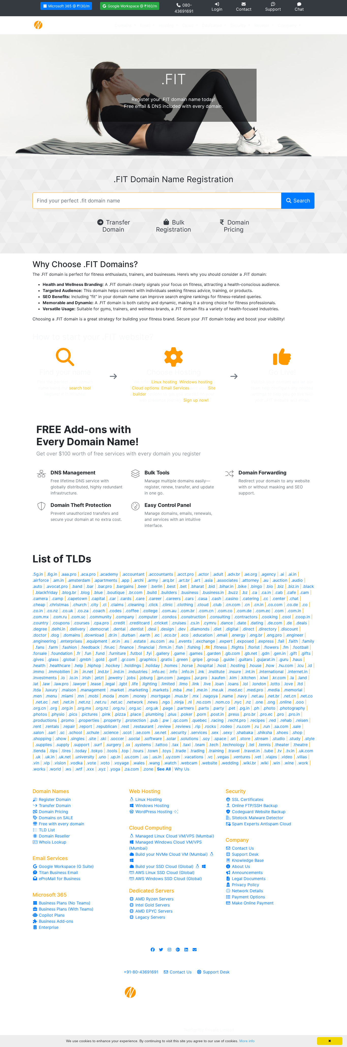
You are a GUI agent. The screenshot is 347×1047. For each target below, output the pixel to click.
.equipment (96, 641)
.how (269, 665)
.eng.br (255, 635)
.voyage (121, 762)
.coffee (132, 610)
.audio (297, 580)
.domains (71, 635)
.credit (119, 622)
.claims (116, 604)
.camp (57, 598)
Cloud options (145, 387)
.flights (237, 647)
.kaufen (218, 677)
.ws (68, 768)
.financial (145, 647)
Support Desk (245, 854)
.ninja (179, 702)
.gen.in (279, 653)
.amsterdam (79, 580)
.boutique (115, 592)
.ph (256, 708)
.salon (38, 732)
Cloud (188, 25)
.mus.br (181, 695)
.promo (67, 720)
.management (93, 689)
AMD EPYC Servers (153, 911)
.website (209, 762)
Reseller (262, 25)
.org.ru (118, 708)
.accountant (133, 574)
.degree (40, 628)
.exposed (245, 641)
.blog (85, 592)
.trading (197, 750)
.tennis (264, 744)
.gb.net (250, 653)
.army (152, 580)
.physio (58, 714)
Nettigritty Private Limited (209, 1029)
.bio (269, 586)
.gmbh (85, 659)
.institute (216, 671)
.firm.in (164, 647)
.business (189, 592)
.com (278, 610)
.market (116, 689)
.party (218, 708)
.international (271, 671)
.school (75, 732)
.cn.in (258, 604)
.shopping (42, 738)
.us (145, 756)
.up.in (115, 756)
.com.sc (78, 616)
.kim (233, 677)
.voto (105, 762)
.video (286, 756)
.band (77, 586)
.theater (281, 744)
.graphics (147, 659)
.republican (106, 726)
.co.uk (67, 610)
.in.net (87, 671)
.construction (193, 616)
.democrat (99, 628)
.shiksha (264, 732)
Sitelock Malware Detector (257, 817)
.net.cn (289, 695)
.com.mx (41, 616)
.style (309, 738)
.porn (201, 714)
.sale (296, 726)
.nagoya (210, 695)
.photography (292, 708)
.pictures (89, 714)
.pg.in (244, 708)
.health (39, 665)
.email (221, 635)
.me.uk (217, 689)
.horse (187, 665)
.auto (37, 586)
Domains (124, 25)
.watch (170, 762)
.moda (108, 695)
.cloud (203, 604)
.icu (300, 665)
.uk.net (64, 756)
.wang (154, 762)
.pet (231, 708)
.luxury (51, 689)
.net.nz (84, 702)
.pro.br (249, 714)
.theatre (300, 744)
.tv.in (290, 750)
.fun (87, 653)
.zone (148, 768)
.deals (301, 622)
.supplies (43, 744)
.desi (151, 628)
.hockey (112, 665)
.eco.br (170, 635)
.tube (268, 750)
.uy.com (172, 756)
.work (302, 762)
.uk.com (305, 750)
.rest (125, 726)
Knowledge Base (247, 860)
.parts (203, 708)
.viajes (271, 756)
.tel (251, 744)
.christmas (59, 604)
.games (195, 653)
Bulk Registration (173, 226)
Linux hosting (164, 381)
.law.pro (61, 683)
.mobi (93, 695)
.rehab (286, 720)
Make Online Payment (252, 902)
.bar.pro (104, 586)
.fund (100, 653)
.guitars (245, 659)
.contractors (245, 616)
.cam (304, 592)
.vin (36, 762)
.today (80, 750)
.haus (297, 659)
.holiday (152, 665)
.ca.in (266, 592)
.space (220, 738)
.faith (293, 641)
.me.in (201, 689)
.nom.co (222, 702)
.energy (238, 635)
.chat (293, 598)
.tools (111, 750)
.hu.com (285, 665)
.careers (173, 598)
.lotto (275, 683)
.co (305, 604)
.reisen (301, 720)
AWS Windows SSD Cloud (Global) (168, 878)
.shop (297, 732)
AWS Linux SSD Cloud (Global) (164, 872)
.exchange (205, 641)
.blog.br (68, 592)
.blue (98, 592)
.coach (98, 610)
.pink (106, 714)
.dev (182, 628)
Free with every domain (61, 823)
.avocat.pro (57, 586)
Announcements (247, 872)
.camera (40, 598)
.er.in (115, 641)
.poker (186, 714)
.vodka (76, 762)
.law (46, 683)
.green (182, 659)
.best (171, 586)
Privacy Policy (245, 884)
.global (68, 659)
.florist (253, 647)
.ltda (37, 689)
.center (278, 598)
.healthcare (59, 665)
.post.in (217, 714)
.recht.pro (236, 720)
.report (85, 726)
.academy (109, 574)
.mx (195, 695)
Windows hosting (195, 381)
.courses (81, 622)
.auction (279, 580)
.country (40, 622)
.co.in (38, 610)
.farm (53, 647)
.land (302, 677)
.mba (177, 689)
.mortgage (160, 695)
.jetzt (99, 677)
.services (198, 732)
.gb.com (232, 653)
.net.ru (100, 702)
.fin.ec (109, 647)
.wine (289, 762)
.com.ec (262, 610)
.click (153, 604)
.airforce (41, 580)
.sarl (51, 732)
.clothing (185, 604)
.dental (119, 628)
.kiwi (263, 677)
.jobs (130, 677)
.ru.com (243, 726)
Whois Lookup (52, 842)
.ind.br (103, 671)
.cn (247, 604)
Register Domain (54, 799)
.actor (203, 574)
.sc (62, 732)
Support (273, 9)
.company (124, 616)
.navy (242, 695)
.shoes (282, 732)
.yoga (114, 768)
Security (238, 25)
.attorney (250, 580)
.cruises (178, 622)
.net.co (306, 695)
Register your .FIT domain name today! (173, 99)
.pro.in (294, 714)
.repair (69, 726)
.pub (154, 720)
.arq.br (168, 580)
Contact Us (242, 848)
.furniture (117, 653)
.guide (228, 659)
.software (153, 738)
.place (135, 714)
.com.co (224, 610)
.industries (137, 671)
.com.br (187, 610)
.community (100, 616)
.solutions (189, 738)
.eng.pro (274, 635)
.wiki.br (249, 762)
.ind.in (118, 671)
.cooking (269, 616)
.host (221, 665)
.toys (166, 750)
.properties (88, 720)
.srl (232, 738)
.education (202, 635)
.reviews (183, 726)
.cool (286, 616)
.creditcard (139, 622)
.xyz (102, 768)
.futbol (136, 653)
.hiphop (94, 665)
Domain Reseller (54, 835)
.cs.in (194, 622)
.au (265, 580)
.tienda (39, 750)
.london (259, 683)
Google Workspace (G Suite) (66, 866)
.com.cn (205, 610)
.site (92, 738)
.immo (38, 671)
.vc (210, 756)
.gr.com (128, 659)
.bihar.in (226, 586)
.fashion (69, 647)
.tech (213, 744)
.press (233, 714)
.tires (66, 750)
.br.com (135, 592)
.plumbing (154, 714)
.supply (62, 744)
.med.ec (234, 689)
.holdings (132, 665)
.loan (219, 683)
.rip (197, 726)
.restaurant (143, 726)
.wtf (78, 768)
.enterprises (71, 641)
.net (55, 702)
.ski (103, 738)
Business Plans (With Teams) (65, 909)
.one (259, 702)
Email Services (175, 387)
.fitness (220, 647)
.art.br (184, 580)
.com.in (294, 610)
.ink (201, 671)
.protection (135, 720)
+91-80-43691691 (141, 971)
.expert (225, 641)
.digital (231, 628)
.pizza (120, 714)
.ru (256, 726)
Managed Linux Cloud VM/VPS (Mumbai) (174, 835)
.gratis (166, 659)
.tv (279, 750)
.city (94, 604)
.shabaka (244, 732)
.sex (214, 732)
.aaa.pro (68, 574)
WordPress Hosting (154, 811)
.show (60, 738)
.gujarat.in (265, 659)
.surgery (113, 744)
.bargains (124, 586)
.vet (257, 756)
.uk (38, 756)
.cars (189, 598)
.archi (138, 580)
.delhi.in (58, 628)
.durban (128, 635)
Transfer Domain (116, 226)
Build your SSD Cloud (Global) (164, 866)
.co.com (274, 604)
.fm (285, 647)
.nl (189, 702)
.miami (67, 695)
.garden (213, 653)
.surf (97, 744)
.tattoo (161, 744)
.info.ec (158, 671)
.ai (282, 574)
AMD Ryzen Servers (154, 898)
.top (125, 750)
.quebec (199, 720)
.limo (183, 683)
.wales (139, 762)
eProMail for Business (59, 878)
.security (178, 732)
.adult (218, 574)
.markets (160, 689)
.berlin (156, 586)
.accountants (160, 574)
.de (289, 622)
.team (199, 744)
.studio (278, 738)
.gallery (162, 653)
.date (241, 622)
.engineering (44, 641)
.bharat (197, 586)
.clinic (167, 604)
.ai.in (292, 574)
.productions (45, 720)
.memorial (292, 689)
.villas (301, 756)
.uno (102, 756)
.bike (241, 586)
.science (110, 732)
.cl (104, 604)
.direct (248, 628)
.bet (183, 586)
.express (266, 641)
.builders (169, 592)
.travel (234, 750)
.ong (271, 702)
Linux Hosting (148, 799)
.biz (280, 586)
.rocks (210, 726)
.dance (226, 622)
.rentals (52, 726)
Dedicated (212, 25)
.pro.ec (266, 714)
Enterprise (48, 927)
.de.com (274, 622)
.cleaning (135, 604)
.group (212, 659)
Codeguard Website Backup (258, 811)
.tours (137, 750)
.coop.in (302, 616)
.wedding (230, 762)
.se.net (160, 732)
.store (244, 738)
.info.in (187, 671)
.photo (269, 708)
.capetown (77, 598)
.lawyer (79, 683)
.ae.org (250, 574)
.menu (51, 695)
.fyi (149, 653)
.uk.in (49, 756)
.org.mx (84, 708)
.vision (60, 762)
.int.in (250, 671)
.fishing (193, 647)
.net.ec (41, 702)
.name (227, 695)
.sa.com (281, 726)
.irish (86, 677)
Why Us (182, 768)
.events (185, 641)
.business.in (213, 592)
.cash (216, 598)
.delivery (77, 628)
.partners (185, 708)
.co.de (292, 604)
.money (139, 695)
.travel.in (251, 750)
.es (126, 641)
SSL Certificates (247, 799)
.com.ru (60, 616)
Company (288, 25)
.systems (142, 744)
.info (173, 671)
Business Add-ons (55, 921)
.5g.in (38, 574)
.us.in (156, 756)
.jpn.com (164, 677)
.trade (180, 750)
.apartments (105, 580)
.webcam (188, 762)
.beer (142, 586)
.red (272, 720)
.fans (39, 647)
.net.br (273, 695)
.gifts (305, 653)
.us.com (131, 756)
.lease (95, 683)
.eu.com (157, 641)
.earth (144, 635)
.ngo (166, 702)
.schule (92, 732)
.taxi (186, 744)
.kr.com (279, 677)
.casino (231, 598)
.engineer (294, 635)
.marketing (138, 689)
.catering (250, 598)
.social (134, 738)
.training (216, 750)
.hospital (205, 665)
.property (112, 720)
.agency (268, 574)
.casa (202, 598)
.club (217, 604)
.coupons (61, 622)
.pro (280, 714)
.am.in (58, 580)
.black (308, 586)
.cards (125, 598)
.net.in (68, 702)
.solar (171, 738)
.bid (211, 586)
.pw (165, 720)
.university (84, 756)
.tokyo (96, 750)
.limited (168, 683)
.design (167, 628)
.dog (54, 635)
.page (167, 708)
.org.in (67, 708)
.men (37, 695)
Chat (299, 9)
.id (309, 665)
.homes (170, 665)
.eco (184, 635)
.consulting (219, 616)
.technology (233, 744)
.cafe (291, 592)
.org (53, 708)
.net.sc (116, 702)
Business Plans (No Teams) (64, 902)
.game (179, 653)
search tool (80, 387)
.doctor (39, 635)
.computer (147, 616)
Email (146, 25)
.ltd (300, 683)
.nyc (238, 702)
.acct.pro (185, 574)
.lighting (149, 683)
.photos (40, 714)
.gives (38, 659)
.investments (45, 677)
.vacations (193, 756)
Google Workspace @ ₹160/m (132, 6)
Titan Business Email (58, 872)
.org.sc (134, 708)
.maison (68, 689)
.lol (245, 683)
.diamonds (199, 628)
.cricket (160, 622)
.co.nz (52, 610)
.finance (126, 647)
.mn (80, 695)
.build (151, 592)
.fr (78, 653)
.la (292, 677)
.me (188, 689)
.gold (99, 659)
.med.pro (254, 689)
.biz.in (293, 586)
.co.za (82, 610)
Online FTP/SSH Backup (254, 805)
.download (94, 635)
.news (152, 702)
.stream (261, 738)
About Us (240, 866)
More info (247, 1041)
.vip (46, 762)
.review (164, 726)
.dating (256, 622)
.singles (77, 738)
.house (255, 665)
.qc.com (180, 720)
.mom (123, 695)
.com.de (243, 610)
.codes (115, 610)
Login (217, 9)
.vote (91, 762)
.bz (245, 592)
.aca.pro (88, 574)
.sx (127, 744)
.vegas (222, 756)
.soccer (117, 738)
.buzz (233, 592)
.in (76, 671)
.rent (37, 726)
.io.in (73, 677)
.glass (53, 659)
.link (195, 683)
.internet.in (297, 671)
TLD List (46, 829)
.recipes (257, 720)
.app (125, 580)
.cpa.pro (101, 622)
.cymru (209, 622)
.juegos (183, 677)
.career (155, 598)
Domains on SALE (55, 817)
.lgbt (123, 683)
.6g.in (52, 574)
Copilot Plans (51, 915)
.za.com (131, 768)
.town (152, 750)
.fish (179, 647)
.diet (217, 628)
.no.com (203, 702)
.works (39, 768)
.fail (280, 641)
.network (134, 702)
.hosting (237, 665)
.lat (35, 683)
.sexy (227, 732)
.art (197, 580)
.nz (248, 702)
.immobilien (59, 671)
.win (276, 762)
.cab (279, 592)
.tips (53, 750)
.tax (175, 744)
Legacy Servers (149, 917)
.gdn (265, 653)
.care (140, 598)
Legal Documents (248, 878)
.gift (293, 653)
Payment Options (248, 896)
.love (288, 683)
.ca (254, 592)
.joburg (146, 677)
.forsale (40, 653)
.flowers (271, 647)
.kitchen (248, 677)
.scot (127, 732)
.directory (267, 628)
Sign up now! (195, 400)
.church (79, 604)
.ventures (241, 756)
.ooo (299, 702)
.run (266, 726)
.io (62, 677)
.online (285, 702)
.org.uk (151, 708)
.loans (233, 683)
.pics (72, 714)
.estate (139, 641)
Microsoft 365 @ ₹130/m (68, 6)
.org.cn (39, 708)
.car (112, 598)
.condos (169, 616)
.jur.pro (200, 677)
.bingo (256, 586)
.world (55, 768)
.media (273, 689)
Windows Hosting (151, 805)
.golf (112, 659)
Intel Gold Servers (152, 904)
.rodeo (226, 726)
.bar (89, 586)
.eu (171, 641)
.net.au (257, 695)
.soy (206, 738)
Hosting (167, 25)
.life (134, 683)
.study (295, 738)
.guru (283, 659)
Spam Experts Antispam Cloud (261, 823)
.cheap (39, 604)
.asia (208, 580)
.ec (157, 635)
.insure (234, 671)
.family (308, 641)
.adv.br (233, 574)
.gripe (197, 659)
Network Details (247, 890)
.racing (217, 720)
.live (207, 683)
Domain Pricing (236, 226)
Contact (243, 9)
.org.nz (101, 708)
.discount (289, 628)
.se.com (142, 732)
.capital (98, 598)
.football (300, 647)
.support (81, 744)
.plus (171, 714)
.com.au (168, 610)
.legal (110, 683)
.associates (227, 580)
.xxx (90, 768)
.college (150, 610)
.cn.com (232, 604)
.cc (265, 598)
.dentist (136, 628)
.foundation (61, 653)
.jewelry (115, 677)
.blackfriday (46, 592)
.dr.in (112, 635)
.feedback (90, 647)
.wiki (264, 762)
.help (78, 665)
